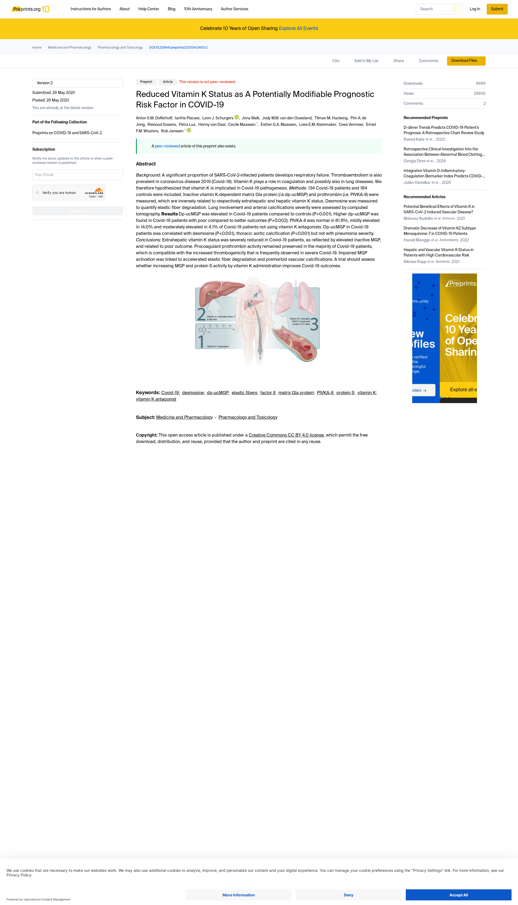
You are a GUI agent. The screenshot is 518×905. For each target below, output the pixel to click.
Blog (171, 9)
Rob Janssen (172, 131)
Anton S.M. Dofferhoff (154, 118)
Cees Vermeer (351, 125)
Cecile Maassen (241, 125)
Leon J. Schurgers (217, 118)
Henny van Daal (211, 125)
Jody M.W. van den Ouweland (287, 118)
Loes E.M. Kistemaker (317, 125)
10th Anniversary (198, 9)
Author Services (234, 9)
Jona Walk (250, 118)
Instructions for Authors (91, 9)
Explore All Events (298, 28)
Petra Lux (187, 125)
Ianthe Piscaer (187, 118)
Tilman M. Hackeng (331, 118)
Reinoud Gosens (162, 125)
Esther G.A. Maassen (278, 125)
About (125, 9)
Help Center (148, 9)
